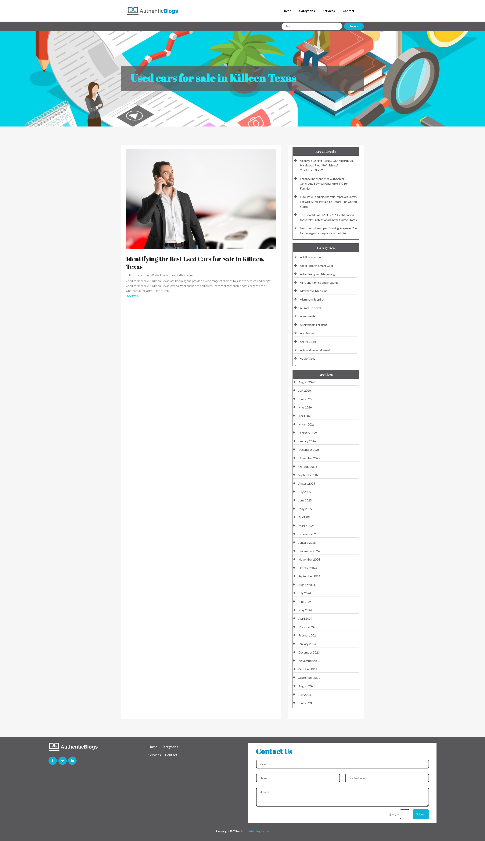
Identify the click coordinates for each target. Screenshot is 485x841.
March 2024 (306, 627)
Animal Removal (310, 308)
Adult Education (310, 257)
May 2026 (305, 407)
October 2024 (307, 568)
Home (287, 10)
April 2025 (305, 517)
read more (132, 295)
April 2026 (305, 416)
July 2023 (304, 694)
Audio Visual (308, 358)
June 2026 (305, 399)
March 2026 (306, 424)
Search (354, 26)
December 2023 (309, 652)
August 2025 (306, 483)
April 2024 (305, 618)
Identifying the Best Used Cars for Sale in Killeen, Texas (195, 263)
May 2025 (305, 509)
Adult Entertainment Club (316, 265)
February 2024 (308, 635)
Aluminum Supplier (312, 299)
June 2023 (305, 703)
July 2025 (304, 492)
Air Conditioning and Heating (319, 282)
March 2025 (306, 525)
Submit (421, 814)
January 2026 (307, 441)
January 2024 (307, 644)
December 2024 (309, 551)
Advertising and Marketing (178, 274)
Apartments (307, 316)
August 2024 (306, 584)
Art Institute (308, 341)
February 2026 (308, 432)
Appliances (307, 333)
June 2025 (305, 500)
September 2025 (309, 475)
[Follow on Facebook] (52, 761)
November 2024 (309, 559)
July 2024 (304, 593)
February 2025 (308, 534)
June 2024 (305, 601)
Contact (348, 10)
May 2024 (305, 610)
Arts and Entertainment (315, 350)
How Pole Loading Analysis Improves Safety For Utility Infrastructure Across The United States (328, 201)
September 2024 (309, 576)
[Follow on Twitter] (62, 761)
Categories (307, 10)
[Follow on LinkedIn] (72, 761)
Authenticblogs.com (255, 831)
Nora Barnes (136, 274)
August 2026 (306, 382)
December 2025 (309, 449)
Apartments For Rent (313, 324)
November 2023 (309, 660)
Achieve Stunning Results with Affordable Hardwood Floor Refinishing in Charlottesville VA (327, 165)
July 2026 (304, 390)
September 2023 (309, 677)
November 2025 (309, 458)
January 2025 (307, 542)
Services (329, 10)
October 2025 (307, 466)
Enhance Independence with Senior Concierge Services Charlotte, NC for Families (324, 183)
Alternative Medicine (313, 291)
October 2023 (307, 669)
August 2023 (306, 686)
